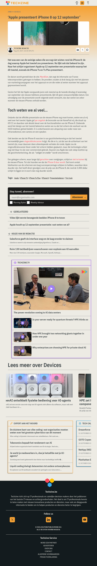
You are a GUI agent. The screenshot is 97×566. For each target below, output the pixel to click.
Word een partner (49, 542)
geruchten (44, 159)
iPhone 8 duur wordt (56, 162)
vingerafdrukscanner (33, 141)
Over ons (49, 548)
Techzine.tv (24, 262)
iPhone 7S (24, 178)
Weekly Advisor (37, 202)
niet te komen (78, 159)
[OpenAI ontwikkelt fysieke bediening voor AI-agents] (38, 386)
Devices (17, 12)
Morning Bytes (19, 202)
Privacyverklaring (48, 557)
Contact (48, 551)
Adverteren (48, 545)
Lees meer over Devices (34, 365)
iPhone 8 (45, 178)
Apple (16, 178)
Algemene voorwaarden (48, 554)
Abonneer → (79, 197)
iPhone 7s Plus (34, 178)
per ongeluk (40, 120)
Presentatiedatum (57, 178)
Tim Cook (69, 178)
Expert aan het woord (25, 423)
